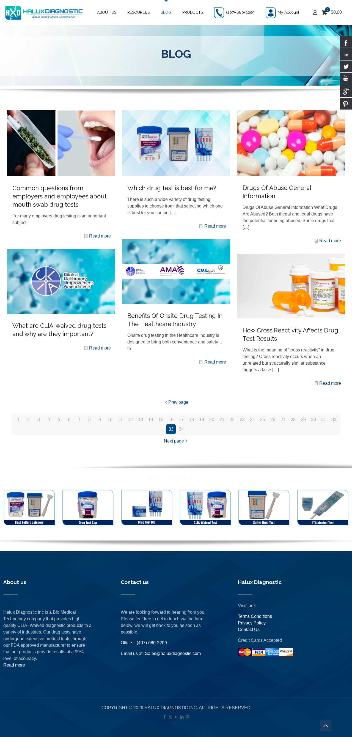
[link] (29, 508)
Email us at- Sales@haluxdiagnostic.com (161, 653)
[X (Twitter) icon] (170, 717)
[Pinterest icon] (188, 717)
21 (221, 419)
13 (140, 419)
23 (242, 419)
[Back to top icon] (325, 725)
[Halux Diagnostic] (43, 12)
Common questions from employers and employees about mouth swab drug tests (59, 196)
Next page (174, 441)
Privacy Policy (252, 623)
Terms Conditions (255, 616)
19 (201, 419)
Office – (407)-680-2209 (144, 642)
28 (293, 419)
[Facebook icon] (165, 717)
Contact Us (249, 629)
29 (303, 419)
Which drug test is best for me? (171, 188)
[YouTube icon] (176, 717)
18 (191, 419)
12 (130, 419)
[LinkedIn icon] (182, 717)
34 (181, 429)
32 (333, 419)
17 (181, 419)
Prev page (178, 402)
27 (282, 419)
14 (150, 419)
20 (211, 419)
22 (232, 419)
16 (171, 419)
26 (272, 419)
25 (262, 419)
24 (252, 419)
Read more (100, 236)
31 (323, 419)
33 (171, 429)
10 (110, 419)
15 (160, 419)
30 (313, 419)
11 (120, 419)
